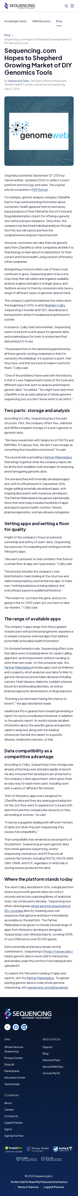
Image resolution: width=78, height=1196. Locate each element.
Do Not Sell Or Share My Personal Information (39, 1181)
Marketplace (11, 1071)
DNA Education (41, 21)
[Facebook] (16, 1027)
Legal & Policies (13, 1122)
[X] (7, 1027)
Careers (9, 1109)
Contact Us (11, 1116)
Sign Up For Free (13, 1135)
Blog (59, 21)
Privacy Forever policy (58, 951)
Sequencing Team (18, 80)
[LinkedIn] (24, 1027)
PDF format (40, 189)
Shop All (9, 1064)
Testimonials (12, 1084)
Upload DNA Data (53, 1066)
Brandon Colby (55, 305)
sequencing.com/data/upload (47, 987)
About (8, 1103)
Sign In (8, 1129)
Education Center (14, 1077)
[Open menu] (72, 5)
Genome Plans (51, 1060)
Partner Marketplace (58, 457)
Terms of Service (27, 1187)
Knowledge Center (15, 21)
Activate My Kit (51, 1073)
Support (48, 1047)
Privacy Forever (13, 1057)
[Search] (66, 5)
